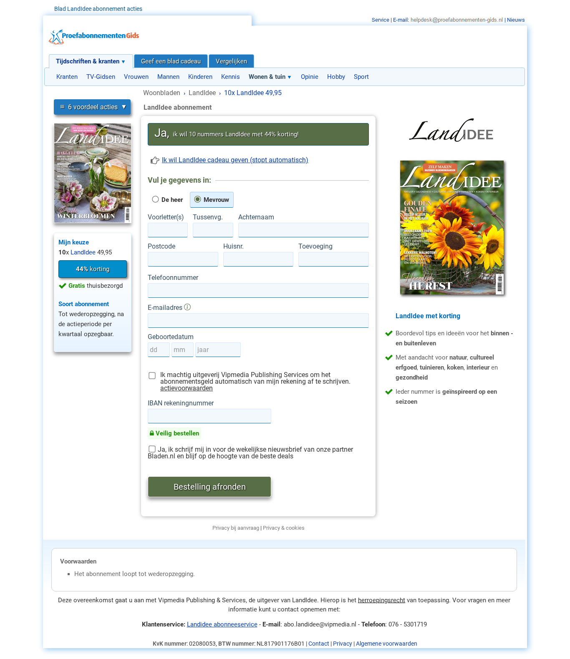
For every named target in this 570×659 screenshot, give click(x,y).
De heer (171, 200)
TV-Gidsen (100, 76)
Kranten (67, 76)
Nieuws (516, 20)
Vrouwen (136, 76)
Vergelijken (231, 61)
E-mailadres (166, 307)
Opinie (309, 76)
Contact (318, 643)
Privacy (342, 643)
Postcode (161, 246)
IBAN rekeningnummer (181, 403)
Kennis (230, 76)
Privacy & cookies (284, 528)
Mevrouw (215, 200)
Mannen (168, 76)
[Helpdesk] (456, 20)
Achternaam (256, 217)
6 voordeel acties (89, 106)
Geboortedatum (171, 337)
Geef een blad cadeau (171, 61)
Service (380, 20)
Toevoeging (315, 246)
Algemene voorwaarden (386, 643)
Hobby (336, 76)
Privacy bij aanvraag (235, 528)
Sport (361, 76)
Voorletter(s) (166, 217)
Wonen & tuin (267, 76)
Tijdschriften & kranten (87, 61)
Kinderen (200, 76)
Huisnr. (233, 246)
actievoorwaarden (186, 388)
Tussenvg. (208, 217)
